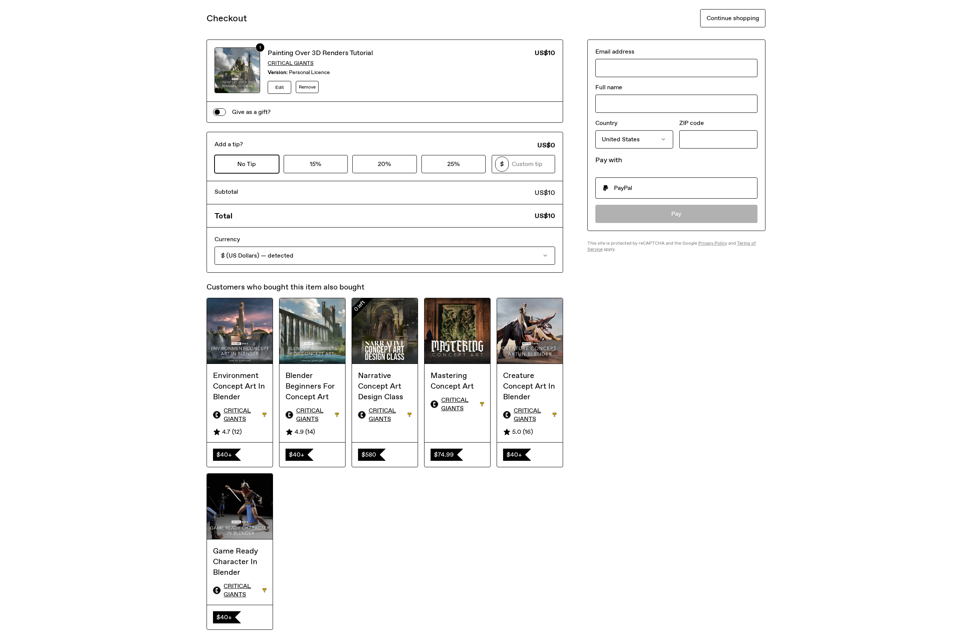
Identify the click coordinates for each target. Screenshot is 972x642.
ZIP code (691, 123)
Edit (279, 87)
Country (606, 123)
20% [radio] (384, 164)
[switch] (219, 112)
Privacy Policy (712, 243)
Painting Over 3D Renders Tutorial (320, 53)
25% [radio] (453, 164)
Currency (227, 239)
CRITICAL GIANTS (291, 63)
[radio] (676, 188)
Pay (676, 213)
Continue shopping (733, 18)
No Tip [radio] (246, 164)
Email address (614, 51)
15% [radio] (315, 164)
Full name (608, 87)
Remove (307, 87)
